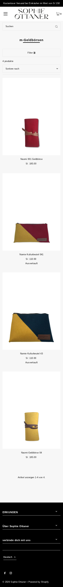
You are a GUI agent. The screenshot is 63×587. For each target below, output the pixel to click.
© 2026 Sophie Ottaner (14, 582)
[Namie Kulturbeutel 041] (31, 212)
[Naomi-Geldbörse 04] (31, 410)
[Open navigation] (5, 14)
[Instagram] (11, 573)
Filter (30, 52)
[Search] (56, 26)
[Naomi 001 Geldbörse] (31, 116)
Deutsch (7, 557)
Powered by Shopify (38, 582)
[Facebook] (5, 573)
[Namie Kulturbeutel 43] (31, 311)
